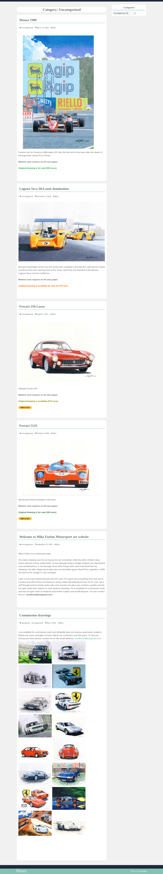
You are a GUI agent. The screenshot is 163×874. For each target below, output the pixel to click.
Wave (21, 870)
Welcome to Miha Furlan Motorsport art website (54, 537)
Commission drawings (35, 615)
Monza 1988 (28, 20)
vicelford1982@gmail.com (88, 638)
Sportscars (26, 623)
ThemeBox (142, 871)
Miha (54, 28)
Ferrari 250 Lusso (32, 306)
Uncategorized (27, 28)
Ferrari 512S (28, 425)
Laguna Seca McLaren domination (44, 188)
